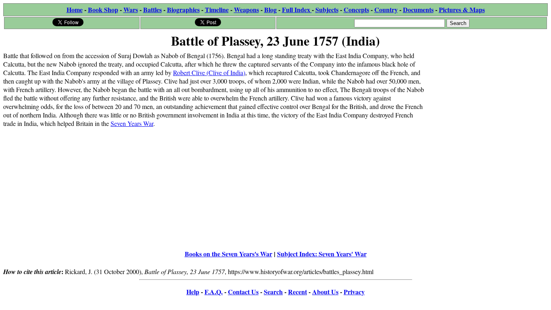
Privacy (354, 291)
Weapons (246, 9)
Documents (418, 9)
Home (75, 9)
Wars (130, 9)
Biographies (183, 9)
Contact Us (243, 291)
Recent (297, 291)
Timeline (217, 9)
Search (273, 291)
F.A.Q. (214, 291)
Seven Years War (132, 123)
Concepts (356, 9)
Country (386, 9)
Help (192, 291)
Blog (270, 9)
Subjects (326, 9)
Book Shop (103, 9)
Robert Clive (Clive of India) (209, 72)
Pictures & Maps (462, 9)
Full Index (297, 9)
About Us (325, 291)
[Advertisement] (487, 101)
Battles (152, 9)
